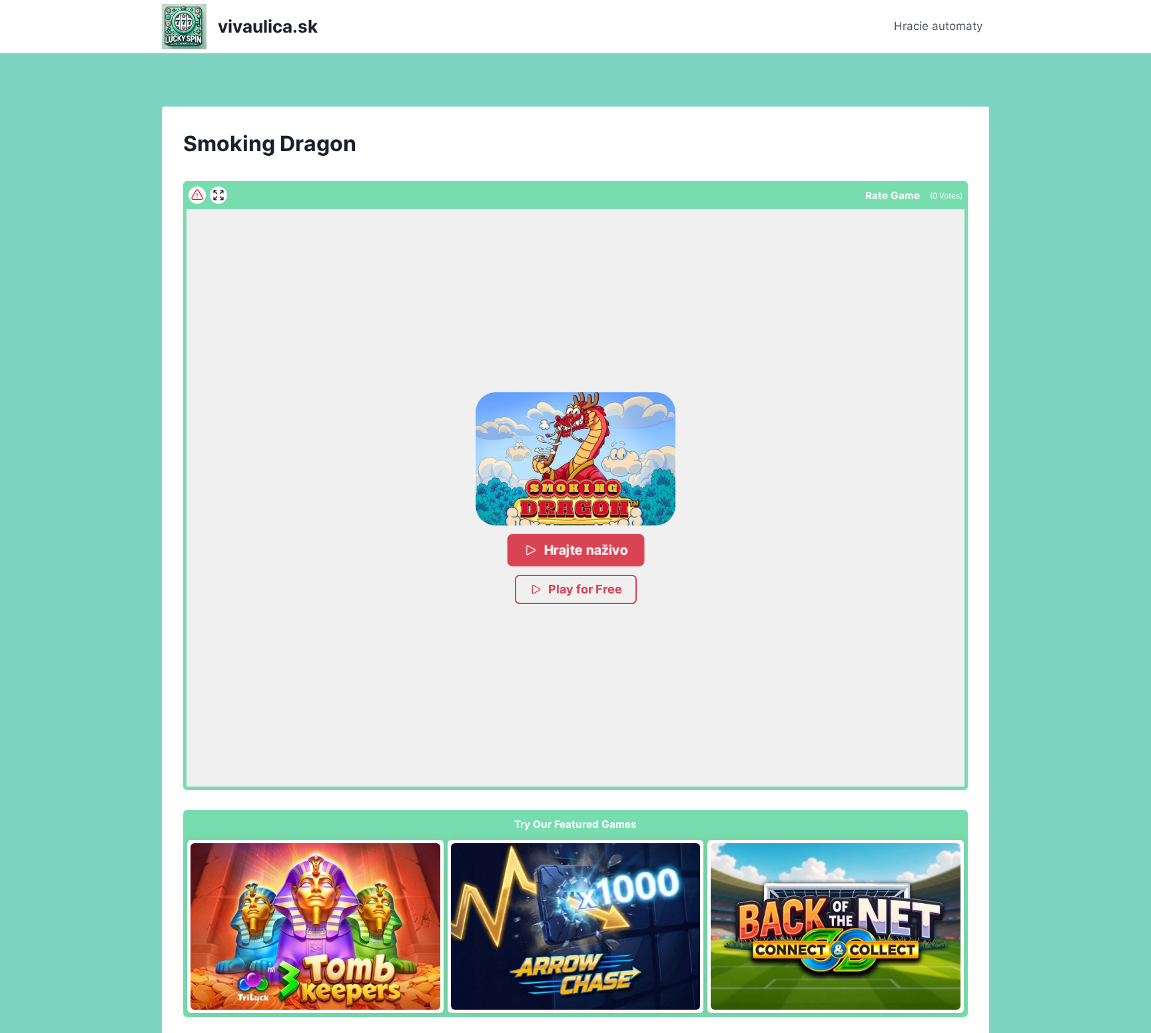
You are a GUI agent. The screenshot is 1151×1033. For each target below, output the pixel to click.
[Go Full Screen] (218, 195)
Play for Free (585, 589)
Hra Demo (315, 925)
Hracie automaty (938, 26)
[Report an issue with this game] (197, 195)
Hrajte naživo (585, 549)
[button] (575, 458)
